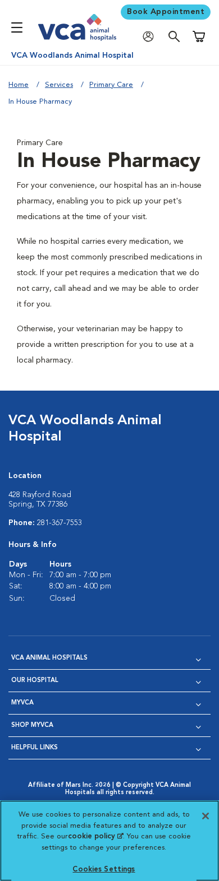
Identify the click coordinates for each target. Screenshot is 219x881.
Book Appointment (165, 12)
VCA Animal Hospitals (49, 658)
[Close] (205, 816)
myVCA (22, 703)
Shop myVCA (32, 725)
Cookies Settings (103, 869)
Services (59, 85)
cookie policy (95, 836)
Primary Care (111, 85)
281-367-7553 (59, 523)
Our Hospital (34, 681)
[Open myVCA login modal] (151, 36)
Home (18, 85)
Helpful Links (34, 748)
